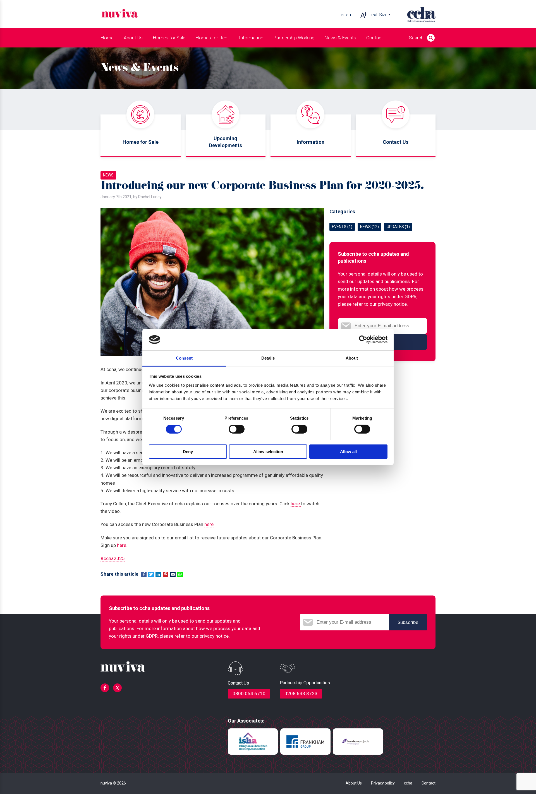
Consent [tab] (184, 358)
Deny (188, 451)
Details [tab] (268, 358)
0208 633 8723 (300, 693)
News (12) (369, 226)
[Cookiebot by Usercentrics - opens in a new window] (363, 339)
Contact (374, 37)
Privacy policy (383, 783)
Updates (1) (398, 226)
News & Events (340, 37)
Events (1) (342, 226)
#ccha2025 (112, 558)
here (296, 503)
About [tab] (352, 358)
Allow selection (268, 451)
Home (107, 37)
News (108, 175)
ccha (408, 783)
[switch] (237, 429)
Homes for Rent (212, 37)
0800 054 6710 (249, 693)
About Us (354, 783)
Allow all (348, 451)
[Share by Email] (173, 574)
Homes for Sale (169, 37)
